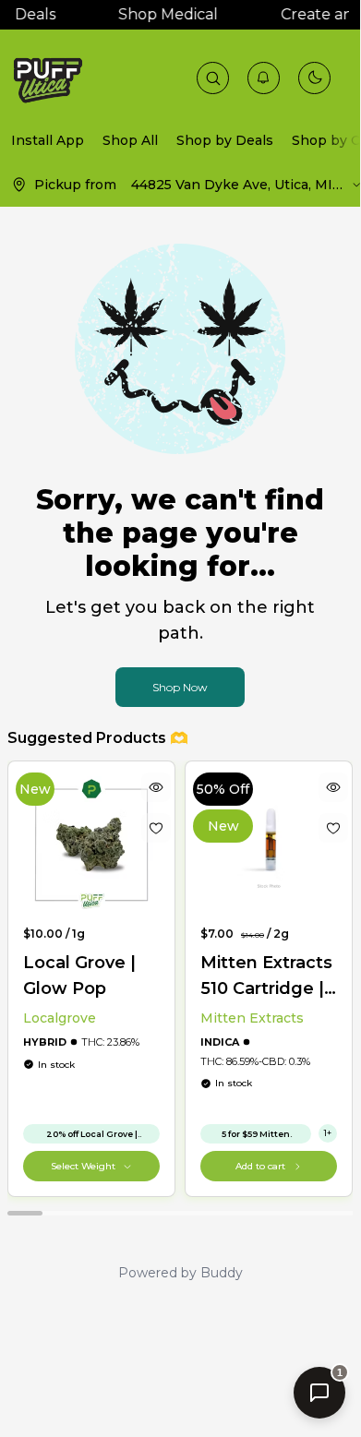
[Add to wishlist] (156, 828)
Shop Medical (165, 14)
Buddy (221, 1272)
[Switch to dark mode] (315, 78)
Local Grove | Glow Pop (79, 975)
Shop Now (180, 687)
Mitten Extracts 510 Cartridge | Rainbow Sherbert (266, 976)
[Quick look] (156, 787)
